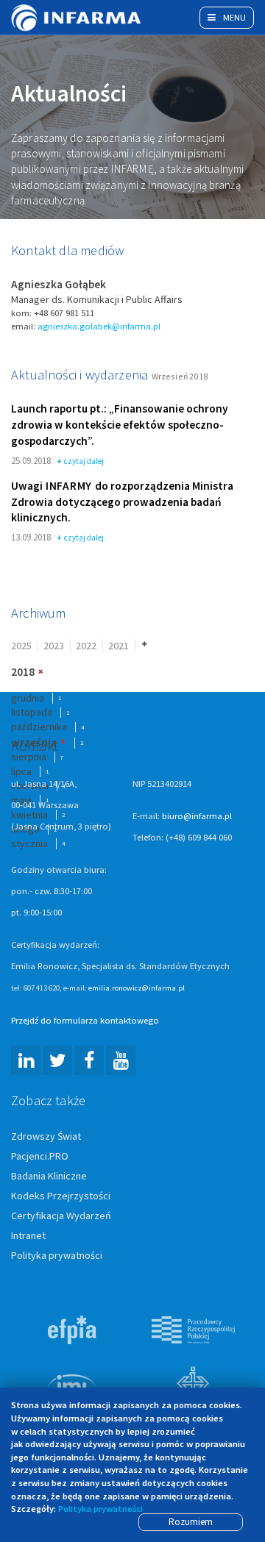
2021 (118, 645)
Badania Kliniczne (49, 1175)
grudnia (27, 697)
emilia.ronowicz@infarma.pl (136, 987)
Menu (233, 17)
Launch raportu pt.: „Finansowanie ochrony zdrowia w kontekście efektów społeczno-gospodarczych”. (119, 424)
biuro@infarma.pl (197, 815)
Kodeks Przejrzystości (60, 1195)
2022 (86, 645)
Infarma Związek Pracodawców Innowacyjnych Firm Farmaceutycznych (77, 18)
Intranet (28, 1235)
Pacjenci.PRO (39, 1156)
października (39, 726)
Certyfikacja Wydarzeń (61, 1215)
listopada (31, 711)
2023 (53, 645)
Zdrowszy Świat (46, 1136)
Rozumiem (191, 1522)
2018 (23, 672)
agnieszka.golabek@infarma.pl (99, 326)
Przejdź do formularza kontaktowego (85, 1020)
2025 (21, 645)
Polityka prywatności (56, 1255)
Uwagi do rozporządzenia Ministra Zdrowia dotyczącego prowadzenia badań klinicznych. (122, 501)
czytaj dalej (84, 461)
